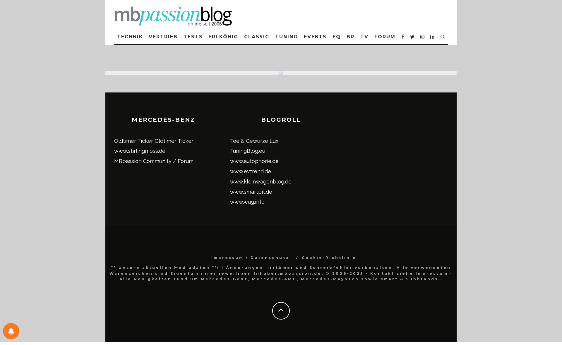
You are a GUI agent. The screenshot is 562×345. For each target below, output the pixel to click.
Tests (193, 37)
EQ (337, 37)
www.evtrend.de (250, 171)
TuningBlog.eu (247, 151)
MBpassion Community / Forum (153, 161)
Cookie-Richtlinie (329, 257)
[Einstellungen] (11, 331)
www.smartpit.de (251, 192)
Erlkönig (223, 37)
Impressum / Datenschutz (250, 257)
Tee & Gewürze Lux (254, 141)
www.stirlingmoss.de (139, 151)
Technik (130, 37)
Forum (384, 37)
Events (315, 37)
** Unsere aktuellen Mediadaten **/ (165, 267)
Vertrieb (163, 37)
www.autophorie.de (254, 161)
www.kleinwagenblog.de (261, 181)
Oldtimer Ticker (133, 141)
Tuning (286, 37)
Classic (256, 37)
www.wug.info (247, 202)
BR (350, 37)
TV (364, 37)
